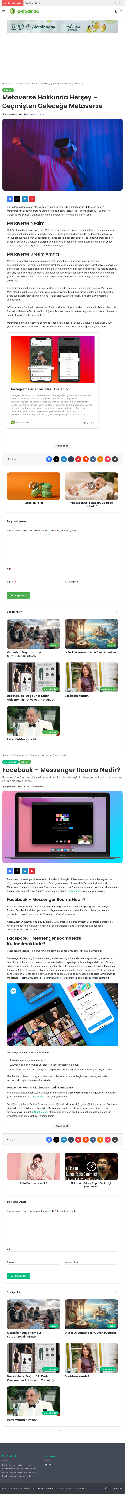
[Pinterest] (32, 199)
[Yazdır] (115, 459)
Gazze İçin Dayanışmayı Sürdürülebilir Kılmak (24, 654)
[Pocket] (108, 459)
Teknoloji (19, 83)
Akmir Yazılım (52, 1488)
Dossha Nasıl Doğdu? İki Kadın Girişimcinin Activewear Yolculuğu (31, 697)
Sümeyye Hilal (11, 114)
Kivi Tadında (38, 1488)
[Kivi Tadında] (24, 11)
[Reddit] (86, 459)
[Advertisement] (62, 59)
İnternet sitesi (71, 582)
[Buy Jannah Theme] (62, 26)
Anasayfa (8, 83)
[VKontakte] (93, 459)
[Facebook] (10, 199)
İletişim (47, 1464)
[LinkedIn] (25, 199)
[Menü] (3, 12)
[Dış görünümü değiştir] (115, 12)
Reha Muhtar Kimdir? (35, 3)
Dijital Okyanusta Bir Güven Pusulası (90, 652)
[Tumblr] (71, 459)
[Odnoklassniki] (100, 459)
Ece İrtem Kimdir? (77, 696)
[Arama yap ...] (121, 12)
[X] (17, 199)
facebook (62, 445)
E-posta (11, 582)
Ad (9, 569)
